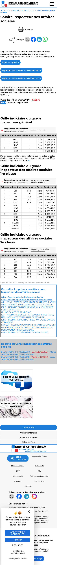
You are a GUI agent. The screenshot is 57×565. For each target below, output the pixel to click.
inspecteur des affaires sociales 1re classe (21, 70)
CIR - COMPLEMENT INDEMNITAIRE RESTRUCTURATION (28, 302)
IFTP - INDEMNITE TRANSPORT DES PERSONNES (24, 332)
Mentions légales (17, 466)
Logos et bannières (39, 456)
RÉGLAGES (17, 545)
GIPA (2, 95)
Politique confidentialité (39, 476)
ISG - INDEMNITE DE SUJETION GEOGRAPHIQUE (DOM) (27, 314)
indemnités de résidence (44, 92)
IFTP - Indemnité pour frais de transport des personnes (26, 299)
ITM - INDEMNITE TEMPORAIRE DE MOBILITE (22, 317)
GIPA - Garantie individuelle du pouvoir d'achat (22, 297)
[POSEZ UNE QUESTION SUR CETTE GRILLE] (16, 391)
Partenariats (39, 466)
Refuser (18, 539)
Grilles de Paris (28, 442)
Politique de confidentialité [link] (17, 552)
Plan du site (39, 481)
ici (29, 160)
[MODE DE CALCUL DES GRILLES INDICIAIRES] (16, 417)
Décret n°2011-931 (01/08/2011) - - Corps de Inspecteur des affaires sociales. (28, 358)
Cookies (28, 486)
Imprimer (28, 29)
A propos (17, 481)
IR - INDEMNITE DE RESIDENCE (16, 312)
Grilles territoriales (28, 433)
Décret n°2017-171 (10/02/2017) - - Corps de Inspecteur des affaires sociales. (28, 353)
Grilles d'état (28, 427)
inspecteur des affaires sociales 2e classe (21, 78)
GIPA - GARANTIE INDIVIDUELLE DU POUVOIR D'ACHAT (27, 304)
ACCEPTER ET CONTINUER (17, 533)
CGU (18, 471)
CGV (39, 471)
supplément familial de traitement (16, 92)
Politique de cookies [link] (18, 558)
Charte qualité (17, 476)
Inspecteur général (10, 62)
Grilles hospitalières (28, 437)
